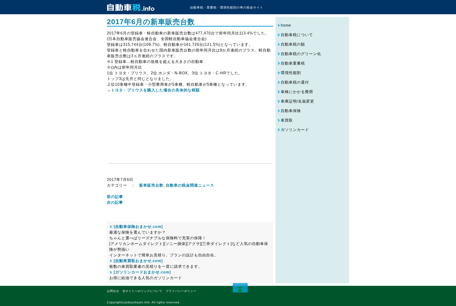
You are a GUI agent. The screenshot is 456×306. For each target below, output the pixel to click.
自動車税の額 (293, 44)
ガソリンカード (295, 130)
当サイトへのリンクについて (142, 291)
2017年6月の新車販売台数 (151, 22)
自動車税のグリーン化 (301, 54)
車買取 (287, 120)
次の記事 (115, 202)
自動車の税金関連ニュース (190, 185)
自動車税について (297, 35)
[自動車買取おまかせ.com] (138, 261)
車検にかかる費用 (297, 92)
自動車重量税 (293, 63)
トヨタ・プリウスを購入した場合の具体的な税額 (155, 90)
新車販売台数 (151, 185)
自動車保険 (291, 111)
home (286, 25)
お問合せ (113, 291)
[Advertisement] (147, 130)
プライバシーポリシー (181, 291)
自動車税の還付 (295, 82)
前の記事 (115, 197)
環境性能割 (291, 73)
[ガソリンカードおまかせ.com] (142, 272)
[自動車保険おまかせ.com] (138, 227)
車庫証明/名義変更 (297, 101)
